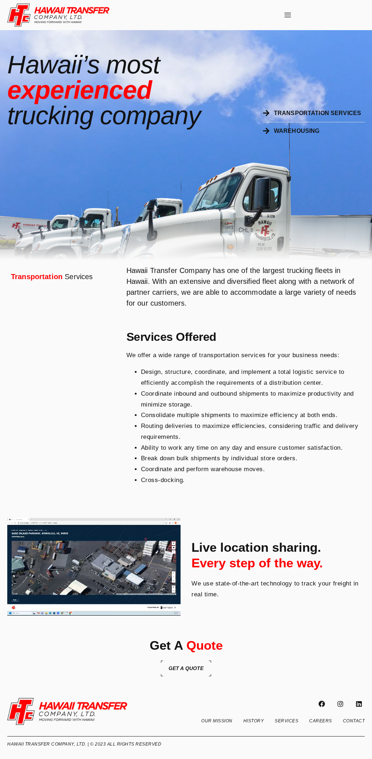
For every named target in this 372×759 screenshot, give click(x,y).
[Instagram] (340, 704)
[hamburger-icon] (288, 15)
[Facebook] (322, 704)
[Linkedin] (359, 704)
